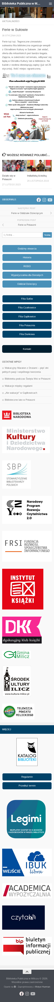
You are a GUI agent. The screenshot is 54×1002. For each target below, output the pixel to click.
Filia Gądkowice (27, 316)
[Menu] (50, 3)
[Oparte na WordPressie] (15, 987)
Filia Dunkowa (27, 334)
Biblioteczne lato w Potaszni (20, 399)
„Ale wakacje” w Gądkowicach (21, 393)
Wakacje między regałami (18, 386)
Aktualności (10, 21)
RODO (27, 266)
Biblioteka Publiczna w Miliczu (21, 3)
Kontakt (27, 349)
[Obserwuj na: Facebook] (39, 200)
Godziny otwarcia (27, 248)
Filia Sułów (27, 298)
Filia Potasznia (27, 325)
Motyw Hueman (42, 987)
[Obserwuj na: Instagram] (44, 200)
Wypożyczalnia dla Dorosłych (27, 275)
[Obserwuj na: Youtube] (50, 200)
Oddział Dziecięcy (27, 284)
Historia (27, 257)
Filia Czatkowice (27, 307)
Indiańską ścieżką (37, 175)
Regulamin (27, 776)
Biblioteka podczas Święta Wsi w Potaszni (27, 378)
